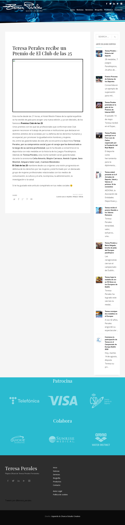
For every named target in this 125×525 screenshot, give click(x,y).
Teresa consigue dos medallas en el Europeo (111, 313)
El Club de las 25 (20, 165)
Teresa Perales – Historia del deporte (111, 53)
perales (75, 197)
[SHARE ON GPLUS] (23, 199)
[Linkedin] (114, 3)
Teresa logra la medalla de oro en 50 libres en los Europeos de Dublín (111, 282)
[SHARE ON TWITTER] (14, 199)
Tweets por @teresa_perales (18, 500)
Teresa (81, 197)
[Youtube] (118, 3)
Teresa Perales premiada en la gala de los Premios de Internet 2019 (110, 107)
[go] (115, 36)
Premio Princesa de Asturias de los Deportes (111, 79)
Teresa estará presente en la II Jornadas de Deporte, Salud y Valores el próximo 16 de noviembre (111, 179)
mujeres (69, 197)
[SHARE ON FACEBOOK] (18, 199)
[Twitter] (110, 3)
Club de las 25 (61, 197)
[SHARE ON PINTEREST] (27, 199)
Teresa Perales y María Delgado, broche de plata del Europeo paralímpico (111, 248)
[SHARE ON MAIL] (31, 199)
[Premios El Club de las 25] (47, 85)
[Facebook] (107, 3)
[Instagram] (121, 3)
